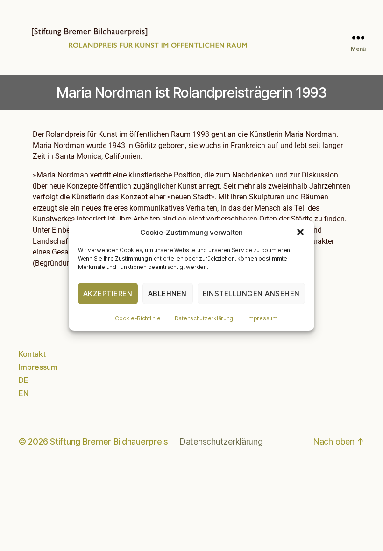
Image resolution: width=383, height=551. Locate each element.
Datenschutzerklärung (204, 318)
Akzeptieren (108, 293)
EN (23, 393)
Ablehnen (167, 293)
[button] (300, 232)
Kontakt (32, 354)
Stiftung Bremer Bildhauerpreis (109, 441)
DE (23, 380)
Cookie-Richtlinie (137, 318)
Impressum (262, 318)
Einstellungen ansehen (251, 293)
